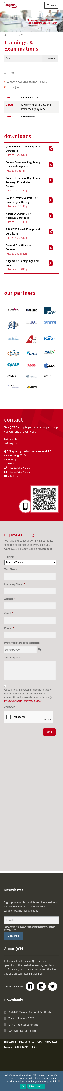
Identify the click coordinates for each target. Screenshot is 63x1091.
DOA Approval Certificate (22, 1031)
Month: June (13, 87)
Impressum (10, 1041)
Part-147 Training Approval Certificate (29, 1012)
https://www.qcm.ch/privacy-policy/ (22, 700)
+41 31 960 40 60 (19, 467)
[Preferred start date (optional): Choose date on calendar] (39, 649)
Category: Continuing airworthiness (27, 81)
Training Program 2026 (21, 1018)
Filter (10, 72)
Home (9, 35)
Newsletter (51, 1041)
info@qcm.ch (15, 476)
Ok (22, 1086)
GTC (39, 1041)
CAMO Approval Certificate (23, 1024)
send (49, 731)
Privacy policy (36, 1086)
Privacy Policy (26, 1041)
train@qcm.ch (11, 443)
